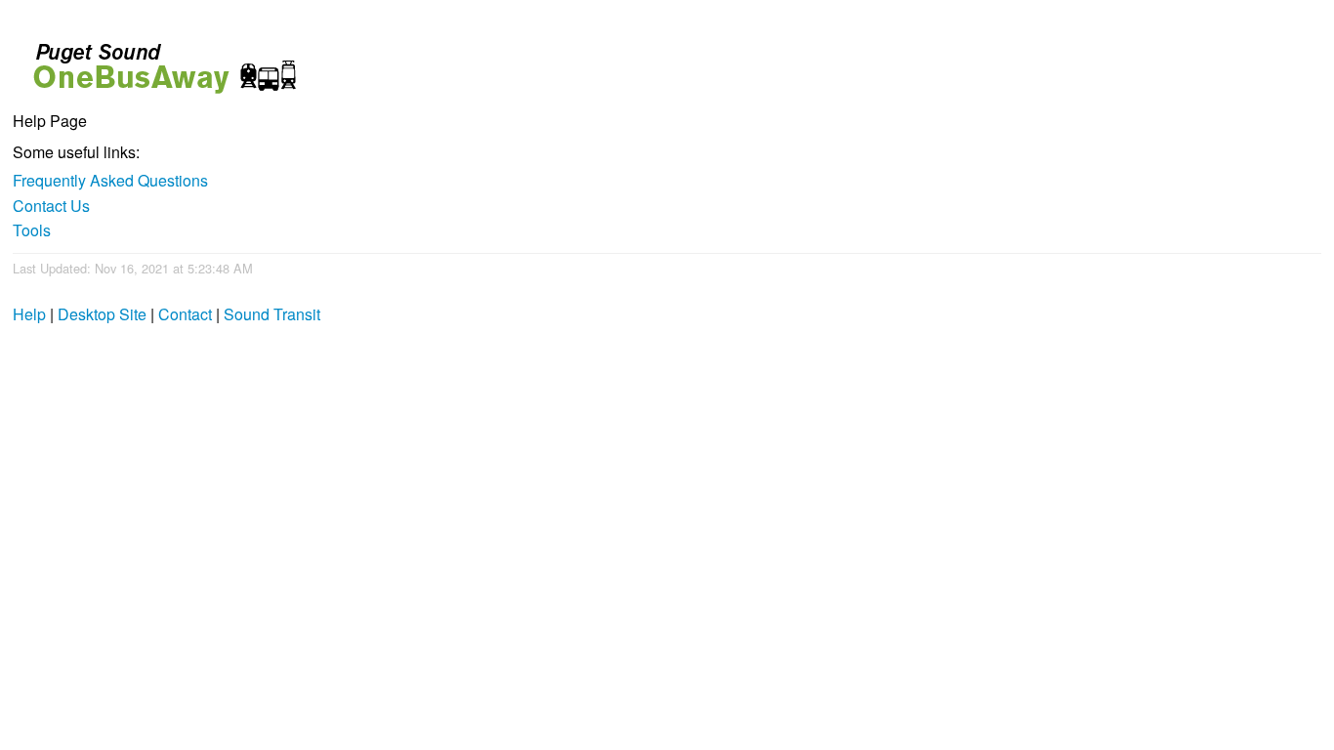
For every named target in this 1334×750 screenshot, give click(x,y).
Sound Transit (272, 314)
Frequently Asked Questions (110, 180)
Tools (32, 230)
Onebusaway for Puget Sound (156, 60)
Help (29, 314)
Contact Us (51, 205)
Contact (185, 314)
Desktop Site (102, 314)
